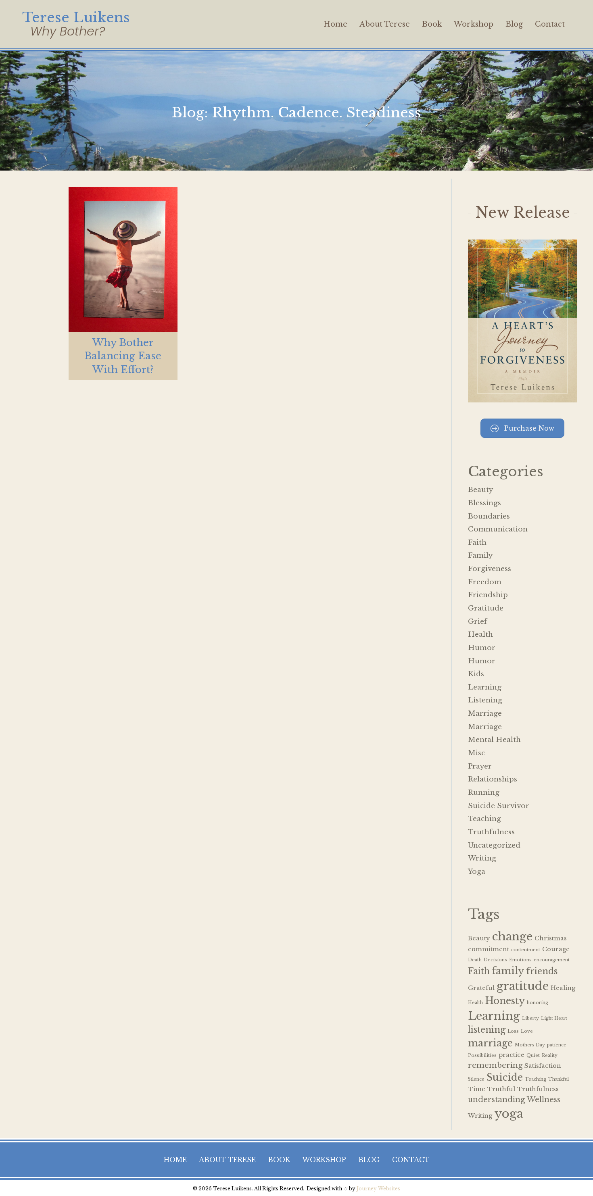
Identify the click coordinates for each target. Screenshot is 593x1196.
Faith (477, 542)
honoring (537, 1002)
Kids (476, 674)
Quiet (533, 1055)
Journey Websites (378, 1189)
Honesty (505, 1000)
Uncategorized (494, 845)
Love (527, 1031)
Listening (485, 700)
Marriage (485, 713)
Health (480, 634)
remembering (495, 1065)
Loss (513, 1031)
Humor (481, 648)
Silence (476, 1079)
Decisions (495, 960)
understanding (496, 1099)
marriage (490, 1043)
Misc (476, 753)
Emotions (520, 960)
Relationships (492, 779)
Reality (550, 1055)
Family (480, 555)
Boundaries (489, 516)
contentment (525, 949)
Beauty (480, 489)
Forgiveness (489, 569)
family (508, 971)
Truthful (501, 1089)
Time (476, 1089)
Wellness (543, 1099)
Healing (563, 988)
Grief (477, 621)
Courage (556, 949)
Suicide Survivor (498, 806)
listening (486, 1029)
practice (511, 1054)
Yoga (476, 871)
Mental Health (494, 740)
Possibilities (482, 1055)
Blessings (484, 503)
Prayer (480, 766)
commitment (488, 949)
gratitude (523, 986)
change (512, 936)
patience (556, 1045)
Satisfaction (542, 1065)
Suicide (505, 1077)
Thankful (558, 1079)
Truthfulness (491, 832)
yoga (508, 1113)
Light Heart (554, 1018)
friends (542, 971)
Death (475, 960)
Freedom (484, 582)
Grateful (481, 988)
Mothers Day (530, 1045)
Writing (482, 858)
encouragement (552, 960)
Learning (484, 687)
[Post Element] (123, 283)
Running (483, 792)
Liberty (530, 1018)
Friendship (488, 595)
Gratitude (485, 608)
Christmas (551, 938)
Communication (498, 529)
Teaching (484, 819)
